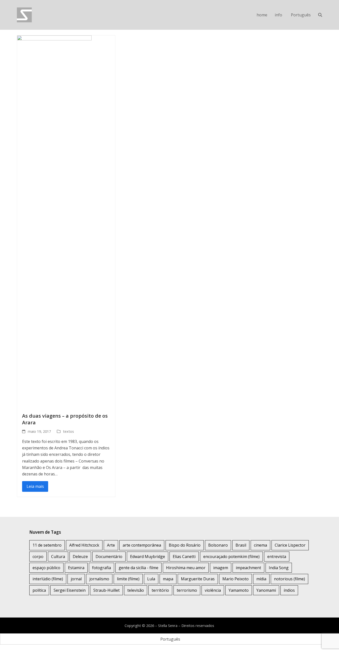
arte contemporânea (142, 545)
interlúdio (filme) (48, 579)
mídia (261, 579)
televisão (135, 590)
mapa (168, 579)
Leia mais (35, 486)
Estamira (76, 567)
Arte (111, 545)
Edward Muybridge (147, 556)
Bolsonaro (218, 545)
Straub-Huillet (106, 590)
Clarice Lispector (290, 545)
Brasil (241, 545)
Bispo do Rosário (185, 545)
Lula (151, 579)
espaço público (46, 567)
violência (213, 590)
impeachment (248, 567)
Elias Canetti (184, 556)
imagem (220, 567)
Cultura (58, 556)
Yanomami (266, 590)
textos (68, 431)
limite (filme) (128, 579)
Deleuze (80, 556)
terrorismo (187, 590)
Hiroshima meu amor (185, 567)
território (160, 590)
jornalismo (99, 579)
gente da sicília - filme (138, 567)
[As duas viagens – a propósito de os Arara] (54, 221)
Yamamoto (239, 590)
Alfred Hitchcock (84, 545)
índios (289, 590)
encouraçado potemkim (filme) (231, 556)
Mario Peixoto (235, 579)
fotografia (101, 567)
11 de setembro (47, 545)
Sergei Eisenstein (70, 590)
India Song (279, 567)
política (39, 590)
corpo (38, 556)
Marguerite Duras (198, 579)
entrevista (276, 556)
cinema (260, 545)
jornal (76, 579)
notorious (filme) (289, 579)
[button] (320, 15)
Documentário (109, 556)
